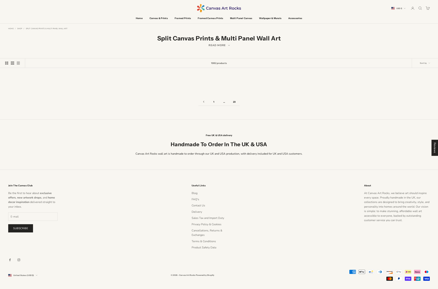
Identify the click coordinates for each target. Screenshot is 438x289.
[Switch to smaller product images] (12, 63)
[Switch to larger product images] (6, 63)
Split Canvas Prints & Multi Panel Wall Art (46, 28)
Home (139, 18)
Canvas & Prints (159, 18)
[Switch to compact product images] (18, 63)
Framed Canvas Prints (210, 18)
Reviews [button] (435, 147)
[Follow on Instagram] (19, 260)
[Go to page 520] (203, 102)
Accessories (295, 18)
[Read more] (219, 45)
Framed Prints (183, 18)
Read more (219, 45)
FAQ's (195, 199)
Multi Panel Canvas (241, 18)
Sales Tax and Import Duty (208, 218)
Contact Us (198, 205)
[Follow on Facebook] (10, 260)
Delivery (197, 212)
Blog (194, 193)
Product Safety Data (204, 247)
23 (234, 101)
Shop (19, 28)
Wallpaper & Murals (270, 18)
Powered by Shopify (205, 275)
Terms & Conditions (204, 241)
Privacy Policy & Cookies (206, 224)
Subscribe (20, 228)
